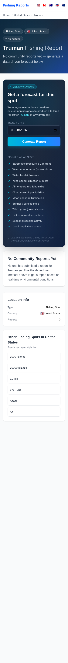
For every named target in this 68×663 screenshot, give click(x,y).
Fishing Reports (16, 5)
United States (22, 15)
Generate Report (34, 141)
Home (6, 15)
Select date (16, 122)
